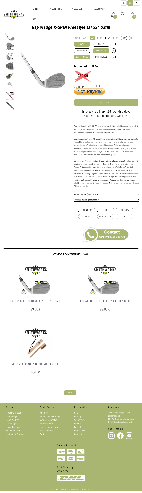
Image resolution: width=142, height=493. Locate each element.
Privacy (77, 416)
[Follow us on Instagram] (111, 438)
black (101, 44)
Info (34, 19)
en (130, 3)
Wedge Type (56, 9)
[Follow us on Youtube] (129, 438)
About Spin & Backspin (51, 416)
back (70, 393)
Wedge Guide (46, 423)
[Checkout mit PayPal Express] (90, 94)
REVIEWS (87, 216)
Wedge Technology (49, 420)
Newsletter (79, 430)
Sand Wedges (12, 420)
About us (44, 412)
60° (124, 38)
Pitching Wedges (14, 412)
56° (108, 38)
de (124, 3)
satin (82, 44)
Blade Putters (13, 427)
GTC (76, 412)
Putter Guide (46, 430)
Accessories (100, 9)
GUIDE (105, 210)
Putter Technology (49, 427)
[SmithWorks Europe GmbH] (14, 14)
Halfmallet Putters (15, 434)
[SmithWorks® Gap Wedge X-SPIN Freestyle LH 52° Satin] (10, 37)
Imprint (77, 427)
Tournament (82, 50)
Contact (78, 434)
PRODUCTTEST (105, 216)
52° (92, 38)
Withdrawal (79, 420)
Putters (36, 9)
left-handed (82, 57)
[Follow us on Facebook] (120, 438)
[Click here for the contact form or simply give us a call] (106, 234)
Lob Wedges (12, 423)
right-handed (101, 57)
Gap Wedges (12, 416)
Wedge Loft (77, 9)
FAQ (124, 216)
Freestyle (101, 50)
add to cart (106, 102)
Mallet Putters (13, 430)
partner (87, 489)
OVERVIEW (124, 210)
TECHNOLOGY (86, 210)
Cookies (78, 423)
